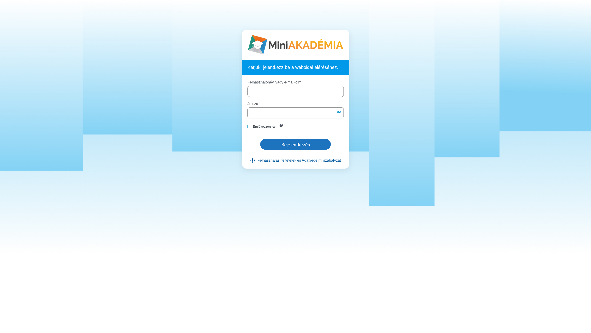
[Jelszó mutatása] (339, 112)
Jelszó (252, 104)
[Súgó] (281, 125)
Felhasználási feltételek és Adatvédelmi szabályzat (298, 160)
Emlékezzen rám (265, 126)
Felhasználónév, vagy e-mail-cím (274, 82)
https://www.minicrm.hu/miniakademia (296, 44)
